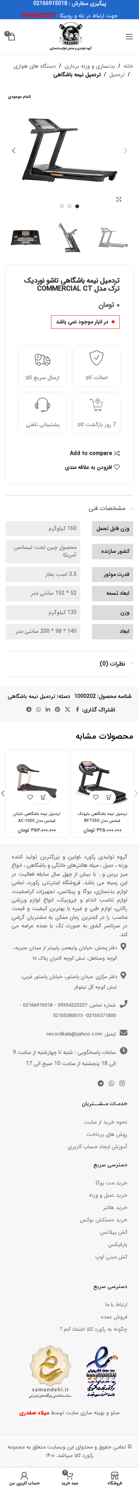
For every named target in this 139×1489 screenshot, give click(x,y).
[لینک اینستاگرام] (122, 1083)
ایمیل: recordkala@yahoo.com (81, 1034)
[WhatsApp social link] (38, 709)
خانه (128, 66)
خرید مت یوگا (111, 1183)
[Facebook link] (77, 709)
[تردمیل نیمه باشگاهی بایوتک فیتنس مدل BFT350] (102, 781)
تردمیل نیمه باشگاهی (77, 74)
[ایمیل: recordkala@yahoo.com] (123, 1033)
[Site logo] (69, 36)
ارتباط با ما (116, 1304)
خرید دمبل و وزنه (108, 1195)
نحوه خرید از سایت (105, 1122)
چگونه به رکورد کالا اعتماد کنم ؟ (93, 1329)
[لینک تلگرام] (29, 709)
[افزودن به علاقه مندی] (95, 797)
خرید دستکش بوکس (103, 1220)
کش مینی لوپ (111, 1257)
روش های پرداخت (106, 1134)
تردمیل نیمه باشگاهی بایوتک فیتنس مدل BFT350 (102, 817)
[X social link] (68, 709)
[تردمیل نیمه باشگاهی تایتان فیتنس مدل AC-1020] (37, 781)
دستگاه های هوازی (35, 66)
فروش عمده (114, 1317)
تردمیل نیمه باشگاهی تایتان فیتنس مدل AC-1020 (36, 817)
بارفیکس (117, 1244)
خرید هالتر (115, 1207)
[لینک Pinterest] (58, 709)
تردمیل (117, 74)
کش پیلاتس (113, 1232)
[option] (77, 206)
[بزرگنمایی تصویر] (118, 199)
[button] (125, 150)
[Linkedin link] (48, 709)
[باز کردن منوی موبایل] (129, 36)
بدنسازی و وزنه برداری (89, 66)
